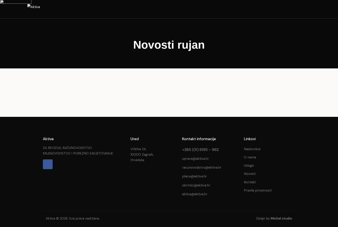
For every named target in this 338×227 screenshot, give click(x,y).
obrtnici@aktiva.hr (196, 185)
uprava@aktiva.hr (195, 158)
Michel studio (281, 218)
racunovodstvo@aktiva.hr (201, 167)
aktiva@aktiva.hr (194, 194)
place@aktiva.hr (194, 176)
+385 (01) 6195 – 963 (200, 149)
